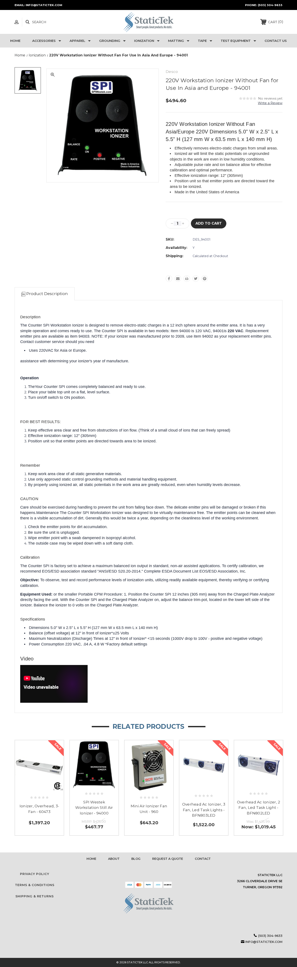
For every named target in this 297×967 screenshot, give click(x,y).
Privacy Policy (34, 874)
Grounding (109, 41)
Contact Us (276, 41)
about (114, 859)
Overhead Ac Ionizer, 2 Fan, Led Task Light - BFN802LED (258, 807)
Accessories (44, 41)
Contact (203, 859)
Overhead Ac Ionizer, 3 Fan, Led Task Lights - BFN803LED (203, 810)
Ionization (144, 41)
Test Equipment (236, 41)
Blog (135, 859)
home (91, 859)
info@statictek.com (263, 942)
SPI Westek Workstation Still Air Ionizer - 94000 (94, 807)
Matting (176, 41)
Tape (202, 41)
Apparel (77, 41)
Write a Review (270, 103)
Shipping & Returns (34, 896)
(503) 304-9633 (270, 5)
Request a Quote (167, 859)
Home (15, 41)
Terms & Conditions (34, 885)
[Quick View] (39, 788)
